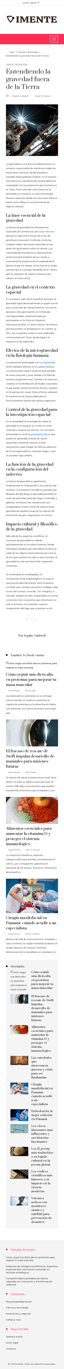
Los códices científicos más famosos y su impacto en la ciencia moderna (41, 1181)
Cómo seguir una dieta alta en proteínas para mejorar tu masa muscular (31, 679)
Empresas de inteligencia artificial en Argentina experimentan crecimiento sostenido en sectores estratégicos (32, 1269)
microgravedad (47, 362)
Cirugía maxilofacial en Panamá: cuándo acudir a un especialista (31, 923)
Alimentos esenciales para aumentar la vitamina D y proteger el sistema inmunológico (29, 836)
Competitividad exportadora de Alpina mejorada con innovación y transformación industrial (29, 1281)
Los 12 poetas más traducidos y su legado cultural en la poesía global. (42, 1157)
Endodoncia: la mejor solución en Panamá (42, 1115)
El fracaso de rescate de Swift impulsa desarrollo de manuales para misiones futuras (30, 759)
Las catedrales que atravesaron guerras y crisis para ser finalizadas (42, 1067)
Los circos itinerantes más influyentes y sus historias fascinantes (42, 1134)
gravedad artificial (40, 434)
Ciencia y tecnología (16, 65)
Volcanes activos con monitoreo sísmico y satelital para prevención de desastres (41, 1210)
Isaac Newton (46, 231)
